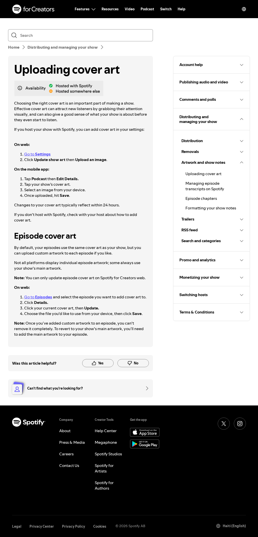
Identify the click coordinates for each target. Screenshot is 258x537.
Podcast (147, 9)
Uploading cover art (203, 173)
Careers (66, 454)
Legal (16, 526)
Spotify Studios (108, 454)
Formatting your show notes (210, 208)
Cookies (99, 526)
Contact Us (69, 465)
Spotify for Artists (104, 468)
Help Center (106, 430)
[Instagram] (240, 424)
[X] (224, 424)
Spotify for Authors (104, 485)
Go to (37, 154)
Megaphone (106, 442)
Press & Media (72, 442)
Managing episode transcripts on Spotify (204, 186)
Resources (110, 9)
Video (130, 9)
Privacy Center (41, 526)
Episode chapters (201, 198)
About (65, 430)
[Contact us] (145, 388)
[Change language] (244, 9)
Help (181, 9)
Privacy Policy (73, 526)
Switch (166, 9)
